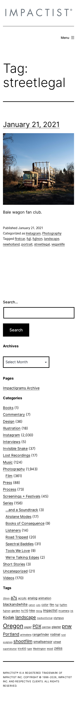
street (57, 642)
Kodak (8, 617)
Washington (39, 648)
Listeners (13, 530)
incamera (63, 610)
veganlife (58, 244)
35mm (6, 598)
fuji (29, 238)
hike (32, 610)
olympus (59, 617)
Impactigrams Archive (21, 388)
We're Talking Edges (22, 557)
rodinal (55, 634)
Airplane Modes (18, 517)
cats (38, 605)
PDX (37, 626)
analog (32, 598)
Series (8, 503)
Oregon (13, 625)
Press (7, 482)
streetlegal (42, 244)
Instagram (33, 233)
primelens (25, 634)
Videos (8, 578)
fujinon (37, 238)
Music (8, 462)
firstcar (20, 238)
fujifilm (63, 604)
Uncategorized (15, 571)
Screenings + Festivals (21, 496)
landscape (51, 238)
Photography (51, 233)
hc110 (24, 610)
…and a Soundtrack (22, 510)
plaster (56, 627)
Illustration (12, 428)
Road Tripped (17, 537)
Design (8, 421)
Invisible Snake (15, 448)
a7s (14, 597)
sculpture (7, 642)
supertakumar (10, 648)
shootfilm (22, 641)
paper (28, 627)
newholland (11, 244)
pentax (46, 627)
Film (9, 476)
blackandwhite (15, 604)
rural (63, 635)
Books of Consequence (25, 523)
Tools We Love (18, 551)
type (29, 648)
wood (50, 648)
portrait (27, 244)
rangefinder (40, 634)
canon (32, 604)
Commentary (14, 414)
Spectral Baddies (20, 544)
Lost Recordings (16, 455)
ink (71, 610)
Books (8, 408)
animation (44, 598)
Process (9, 489)
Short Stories (14, 564)
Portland (11, 634)
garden (15, 610)
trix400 (22, 648)
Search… (10, 302)
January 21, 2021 (31, 124)
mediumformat (45, 618)
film (52, 604)
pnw (67, 626)
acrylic (22, 598)
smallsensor (42, 642)
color (45, 604)
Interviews (11, 442)
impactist (50, 610)
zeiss (58, 648)
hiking (39, 611)
